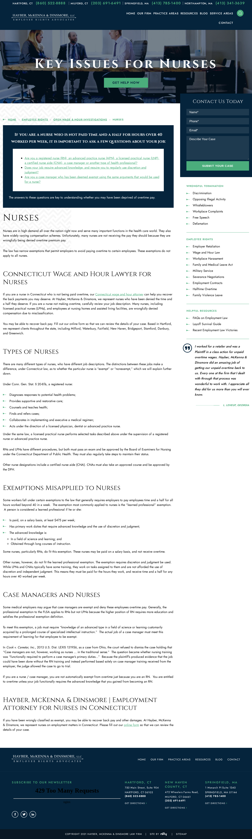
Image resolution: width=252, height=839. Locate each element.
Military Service (203, 270)
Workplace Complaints (208, 211)
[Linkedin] (33, 814)
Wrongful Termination (204, 186)
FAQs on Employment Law (210, 318)
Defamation (200, 223)
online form (131, 725)
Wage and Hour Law (206, 252)
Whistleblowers (203, 205)
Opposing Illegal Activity (209, 199)
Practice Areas (166, 13)
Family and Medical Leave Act (213, 264)
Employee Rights (35, 119)
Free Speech (201, 217)
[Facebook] (15, 814)
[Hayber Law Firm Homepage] (44, 20)
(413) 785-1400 (166, 3)
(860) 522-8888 (51, 3)
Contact (226, 23)
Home (130, 13)
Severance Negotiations (208, 277)
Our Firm (144, 13)
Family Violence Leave (207, 295)
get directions (136, 803)
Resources (189, 13)
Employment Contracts (207, 283)
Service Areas (221, 13)
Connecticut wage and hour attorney (119, 294)
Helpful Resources (201, 311)
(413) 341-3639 (230, 3)
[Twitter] (24, 814)
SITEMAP (181, 834)
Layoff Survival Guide (207, 324)
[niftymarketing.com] (163, 834)
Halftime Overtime (205, 289)
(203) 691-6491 (106, 3)
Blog (204, 13)
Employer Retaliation (206, 246)
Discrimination (202, 193)
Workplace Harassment (208, 258)
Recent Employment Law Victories (215, 330)
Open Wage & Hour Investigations (80, 119)
